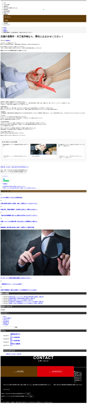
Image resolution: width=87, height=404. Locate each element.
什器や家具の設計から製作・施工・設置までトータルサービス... (19, 203)
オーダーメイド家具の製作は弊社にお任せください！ (16, 278)
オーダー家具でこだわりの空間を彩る (11, 197)
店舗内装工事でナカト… (15, 334)
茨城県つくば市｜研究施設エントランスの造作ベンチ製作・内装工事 (25, 303)
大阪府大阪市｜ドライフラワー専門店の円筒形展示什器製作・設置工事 (26, 296)
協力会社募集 (7, 11)
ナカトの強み (7, 4)
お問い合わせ (12, 133)
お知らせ (6, 319)
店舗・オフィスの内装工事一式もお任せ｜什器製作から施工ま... (19, 221)
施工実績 (6, 9)
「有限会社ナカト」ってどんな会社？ (11, 284)
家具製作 (6, 6)
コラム (80, 384)
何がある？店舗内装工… (15, 344)
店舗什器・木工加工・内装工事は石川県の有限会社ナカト (15, 167)
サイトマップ (7, 24)
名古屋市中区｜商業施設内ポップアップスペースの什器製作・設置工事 (26, 301)
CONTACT (57, 371)
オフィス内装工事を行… (15, 341)
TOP (5, 3)
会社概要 (6, 23)
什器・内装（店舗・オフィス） (11, 7)
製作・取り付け (7, 16)
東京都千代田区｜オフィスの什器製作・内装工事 (21, 300)
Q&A (4, 316)
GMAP (28, 393)
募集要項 (6, 14)
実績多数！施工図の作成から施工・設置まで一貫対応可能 (17, 227)
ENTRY (20, 371)
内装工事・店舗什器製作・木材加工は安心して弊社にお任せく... (19, 209)
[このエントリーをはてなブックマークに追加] (4, 179)
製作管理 (6, 20)
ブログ (77, 384)
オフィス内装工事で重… (15, 338)
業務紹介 (8, 40)
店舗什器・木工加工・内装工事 (13, 354)
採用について (7, 12)
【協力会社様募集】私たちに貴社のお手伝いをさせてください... (19, 215)
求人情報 (5, 324)
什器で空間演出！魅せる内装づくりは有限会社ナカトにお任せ (19, 290)
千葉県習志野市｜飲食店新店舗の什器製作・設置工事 (22, 298)
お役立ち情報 (7, 318)
